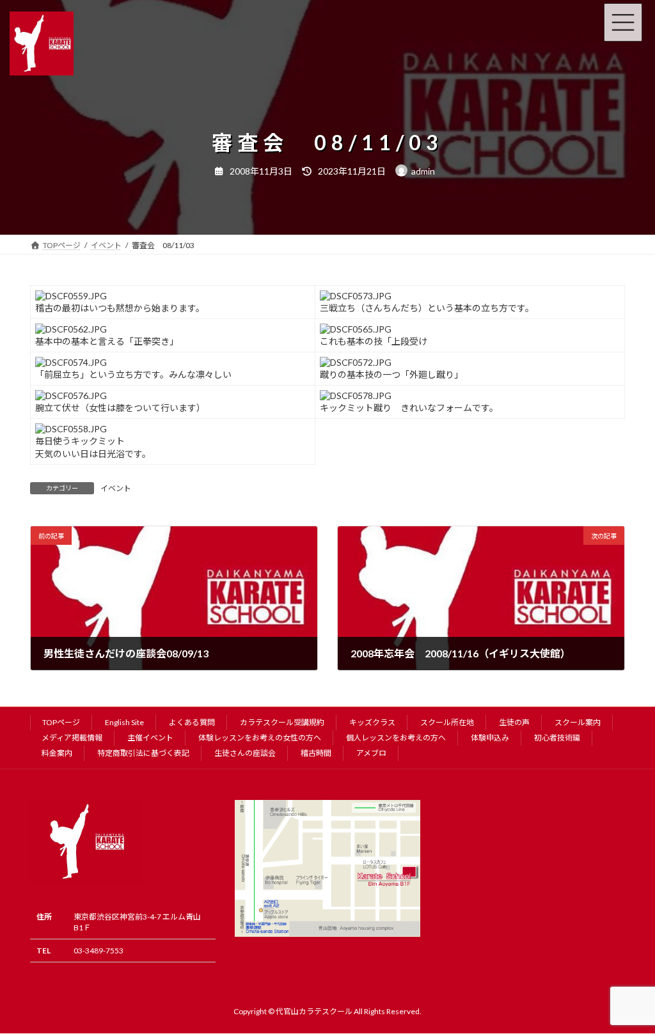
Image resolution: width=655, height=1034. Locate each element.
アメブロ (371, 753)
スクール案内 (578, 722)
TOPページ (61, 722)
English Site (124, 722)
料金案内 (57, 753)
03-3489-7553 (98, 950)
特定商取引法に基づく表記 (143, 753)
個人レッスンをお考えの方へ (396, 737)
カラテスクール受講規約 (282, 722)
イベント (115, 488)
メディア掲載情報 (72, 737)
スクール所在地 (447, 722)
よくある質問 (192, 722)
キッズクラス (372, 722)
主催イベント (150, 737)
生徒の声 (514, 722)
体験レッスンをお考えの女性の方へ (259, 737)
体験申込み (490, 737)
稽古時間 (316, 753)
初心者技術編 (557, 737)
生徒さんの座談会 (245, 753)
